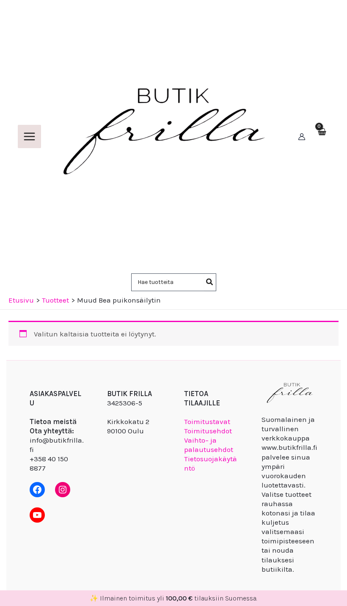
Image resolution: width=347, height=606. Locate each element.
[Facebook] (37, 489)
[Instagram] (62, 489)
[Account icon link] (302, 136)
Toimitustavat (207, 421)
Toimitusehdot (208, 431)
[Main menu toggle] (29, 136)
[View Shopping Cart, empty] (321, 136)
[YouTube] (37, 515)
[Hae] (209, 282)
